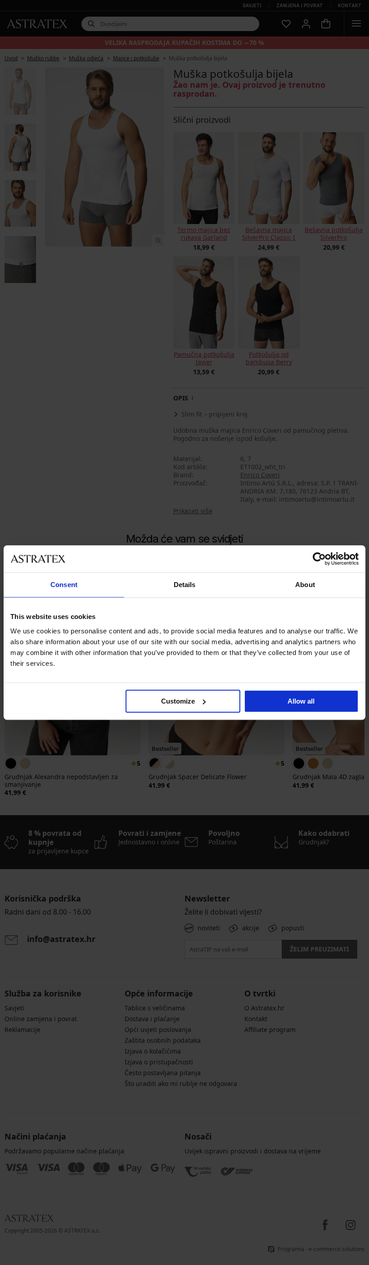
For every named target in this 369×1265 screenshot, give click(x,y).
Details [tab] (185, 584)
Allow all (301, 701)
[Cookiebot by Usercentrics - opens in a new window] (319, 558)
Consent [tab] (63, 584)
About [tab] (305, 584)
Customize (178, 701)
